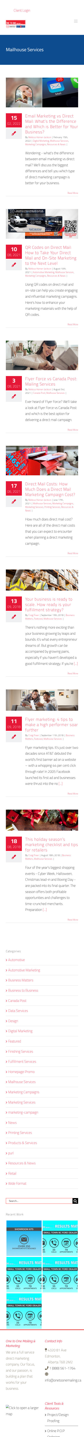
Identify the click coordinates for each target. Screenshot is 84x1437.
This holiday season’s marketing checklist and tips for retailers (51, 844)
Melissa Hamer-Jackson (39, 137)
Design (13, 1021)
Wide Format (17, 1184)
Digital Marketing (41, 140)
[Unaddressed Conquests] (60, 1275)
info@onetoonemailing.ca (63, 1380)
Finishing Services (20, 1052)
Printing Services (52, 507)
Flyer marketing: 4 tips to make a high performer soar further (51, 724)
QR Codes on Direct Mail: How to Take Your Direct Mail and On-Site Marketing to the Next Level (51, 255)
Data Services (18, 1011)
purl (11, 1153)
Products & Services (22, 1143)
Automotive (16, 960)
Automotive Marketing (43, 272)
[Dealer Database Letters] (60, 1238)
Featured (38, 618)
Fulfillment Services (22, 1062)
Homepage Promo (21, 1072)
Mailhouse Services (59, 140)
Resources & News (56, 144)
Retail (12, 1173)
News (12, 1123)
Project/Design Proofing (58, 1418)
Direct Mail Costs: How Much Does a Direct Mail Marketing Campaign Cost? (50, 489)
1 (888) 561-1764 (61, 1368)
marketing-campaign (23, 1112)
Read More (73, 193)
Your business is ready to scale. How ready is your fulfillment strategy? (48, 604)
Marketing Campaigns (35, 144)
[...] (76, 663)
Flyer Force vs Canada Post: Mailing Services (51, 381)
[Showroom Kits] (24, 1238)
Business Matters (20, 980)
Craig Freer (33, 615)
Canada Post (39, 393)
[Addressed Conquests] (24, 1311)
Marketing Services (34, 507)
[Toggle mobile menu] (76, 21)
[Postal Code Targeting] (24, 1275)
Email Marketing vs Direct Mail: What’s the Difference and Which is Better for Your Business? (51, 124)
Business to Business (23, 990)
